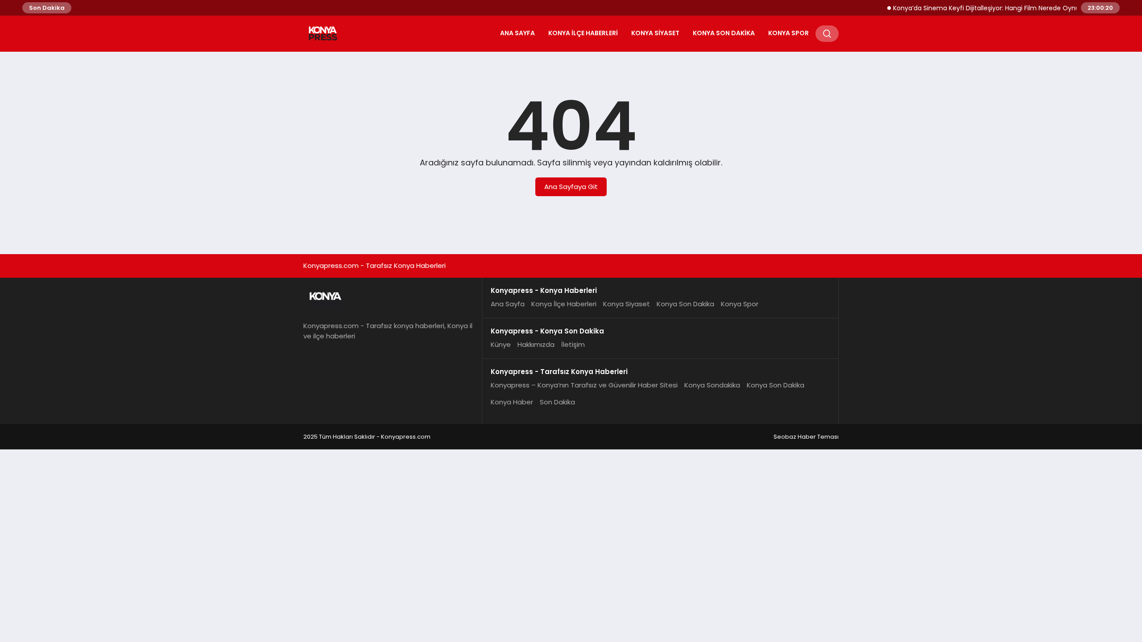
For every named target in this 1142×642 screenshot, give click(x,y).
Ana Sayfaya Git (571, 186)
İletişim (573, 344)
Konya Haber (512, 402)
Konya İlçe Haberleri (583, 33)
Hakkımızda (535, 344)
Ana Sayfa (517, 33)
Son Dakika (557, 402)
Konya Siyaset (655, 33)
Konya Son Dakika (724, 33)
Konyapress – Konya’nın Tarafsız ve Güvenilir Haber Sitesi (584, 385)
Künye (501, 344)
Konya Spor (788, 33)
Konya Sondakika (712, 385)
